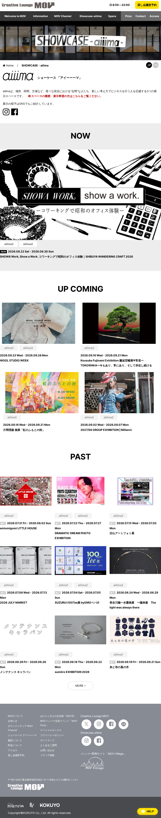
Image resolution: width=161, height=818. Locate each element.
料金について (15, 745)
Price (128, 16)
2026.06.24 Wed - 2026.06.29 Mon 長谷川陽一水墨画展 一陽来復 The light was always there (134, 600)
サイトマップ (47, 740)
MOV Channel (62, 16)
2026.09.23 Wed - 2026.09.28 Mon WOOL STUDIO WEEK (24, 358)
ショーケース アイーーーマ (22, 735)
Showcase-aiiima (91, 16)
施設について (15, 740)
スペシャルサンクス (50, 730)
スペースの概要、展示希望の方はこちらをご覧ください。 (67, 96)
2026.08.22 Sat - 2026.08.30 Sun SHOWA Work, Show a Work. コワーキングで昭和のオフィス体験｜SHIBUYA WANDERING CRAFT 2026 (66, 254)
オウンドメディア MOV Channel (20, 728)
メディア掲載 (47, 755)
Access (154, 16)
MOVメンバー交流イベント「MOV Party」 (58, 723)
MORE (79, 685)
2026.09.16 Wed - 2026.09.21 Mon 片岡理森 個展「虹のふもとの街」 (26, 427)
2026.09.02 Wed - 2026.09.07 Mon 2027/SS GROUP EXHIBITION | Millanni (106, 427)
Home (9, 65)
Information (40, 16)
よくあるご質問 (48, 745)
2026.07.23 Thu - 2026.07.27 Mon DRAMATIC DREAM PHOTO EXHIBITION (78, 530)
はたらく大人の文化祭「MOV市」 (58, 716)
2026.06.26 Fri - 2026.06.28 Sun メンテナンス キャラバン (23, 666)
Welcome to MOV (15, 16)
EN (156, 65)
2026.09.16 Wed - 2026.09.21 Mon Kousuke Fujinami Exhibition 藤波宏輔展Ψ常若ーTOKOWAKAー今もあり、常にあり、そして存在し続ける (116, 360)
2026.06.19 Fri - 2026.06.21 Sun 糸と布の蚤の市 (135, 664)
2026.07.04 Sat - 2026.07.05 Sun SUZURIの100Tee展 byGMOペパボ (78, 597)
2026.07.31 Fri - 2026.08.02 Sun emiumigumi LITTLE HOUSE (25, 525)
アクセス (12, 750)
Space (112, 16)
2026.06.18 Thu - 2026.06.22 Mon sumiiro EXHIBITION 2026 (78, 666)
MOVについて (15, 716)
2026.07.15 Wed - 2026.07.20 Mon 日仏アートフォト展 (133, 528)
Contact (140, 16)
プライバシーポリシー (52, 735)
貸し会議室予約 (147, 4)
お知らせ (12, 720)
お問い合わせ (47, 750)
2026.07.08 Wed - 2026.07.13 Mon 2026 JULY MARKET (23, 597)
